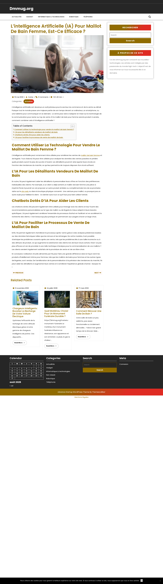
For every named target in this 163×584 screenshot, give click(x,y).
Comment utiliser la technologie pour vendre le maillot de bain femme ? (44, 129)
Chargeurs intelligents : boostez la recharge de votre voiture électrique (25, 312)
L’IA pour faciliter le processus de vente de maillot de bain (39, 137)
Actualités (17, 17)
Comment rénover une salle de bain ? (88, 312)
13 (26, 371)
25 (17, 376)
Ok (142, 580)
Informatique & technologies (51, 17)
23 (41, 373)
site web (25, 191)
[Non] (160, 581)
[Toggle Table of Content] (71, 126)
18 (17, 373)
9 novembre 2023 (22, 288)
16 (41, 371)
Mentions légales (81, 397)
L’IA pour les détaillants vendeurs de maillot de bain (36, 132)
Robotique (74, 17)
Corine (30, 97)
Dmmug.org (21, 8)
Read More (17, 342)
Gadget (29, 17)
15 (36, 371)
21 (31, 373)
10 (12, 371)
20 (26, 373)
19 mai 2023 (18, 97)
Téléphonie (88, 17)
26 (22, 376)
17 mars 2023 (84, 288)
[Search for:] (130, 35)
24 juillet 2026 (52, 288)
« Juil (11, 386)
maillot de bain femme (90, 155)
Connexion (123, 364)
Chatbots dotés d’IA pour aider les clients (32, 135)
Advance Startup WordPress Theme (73, 392)
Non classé (50, 375)
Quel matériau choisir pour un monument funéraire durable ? (56, 313)
